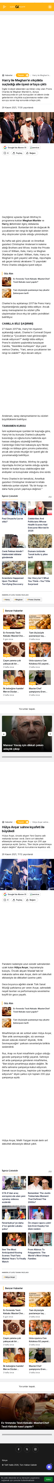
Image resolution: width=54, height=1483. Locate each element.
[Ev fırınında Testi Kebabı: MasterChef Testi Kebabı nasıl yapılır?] (27, 282)
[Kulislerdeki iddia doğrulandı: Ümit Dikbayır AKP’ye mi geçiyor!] (27, 734)
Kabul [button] (48, 1479)
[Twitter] (27, 1449)
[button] (50, 7)
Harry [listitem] (7, 600)
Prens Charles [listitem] (33, 600)
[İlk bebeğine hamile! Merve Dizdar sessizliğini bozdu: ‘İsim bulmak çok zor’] (14, 683)
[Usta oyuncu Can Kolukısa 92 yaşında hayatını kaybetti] (40, 655)
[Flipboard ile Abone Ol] (35, 147)
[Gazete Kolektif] (17, 6)
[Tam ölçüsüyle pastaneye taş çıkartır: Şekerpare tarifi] (27, 293)
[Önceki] (4, 734)
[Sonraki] (50, 734)
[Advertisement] (27, 44)
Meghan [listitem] (18, 600)
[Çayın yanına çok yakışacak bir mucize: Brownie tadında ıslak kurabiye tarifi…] (14, 655)
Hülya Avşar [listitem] (9, 1277)
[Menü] (4, 6)
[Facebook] (18, 1449)
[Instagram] (35, 1449)
